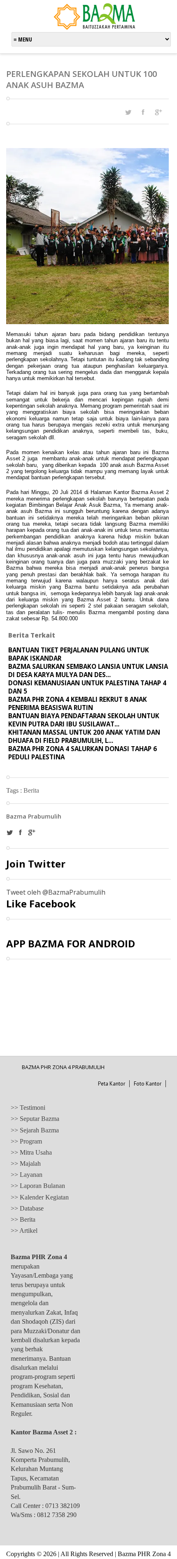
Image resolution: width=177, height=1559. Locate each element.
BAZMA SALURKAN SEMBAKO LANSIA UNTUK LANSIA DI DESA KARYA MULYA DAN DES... (88, 670)
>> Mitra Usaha (31, 1152)
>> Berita (23, 1219)
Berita (31, 790)
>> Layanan (26, 1174)
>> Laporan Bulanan (38, 1185)
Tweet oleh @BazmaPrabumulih (55, 892)
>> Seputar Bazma (35, 1118)
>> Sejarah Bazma (35, 1130)
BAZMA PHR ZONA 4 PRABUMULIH (63, 1067)
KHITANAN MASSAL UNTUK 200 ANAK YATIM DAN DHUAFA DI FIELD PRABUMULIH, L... (84, 736)
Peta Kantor (111, 1083)
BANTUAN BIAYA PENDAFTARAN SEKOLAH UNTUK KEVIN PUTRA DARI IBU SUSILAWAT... (83, 720)
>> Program (26, 1141)
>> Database (27, 1208)
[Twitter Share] (128, 112)
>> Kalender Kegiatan (40, 1197)
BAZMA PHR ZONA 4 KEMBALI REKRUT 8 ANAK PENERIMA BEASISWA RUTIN (77, 703)
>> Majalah (26, 1163)
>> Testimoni (28, 1107)
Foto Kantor (147, 1083)
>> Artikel (24, 1230)
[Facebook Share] (143, 112)
